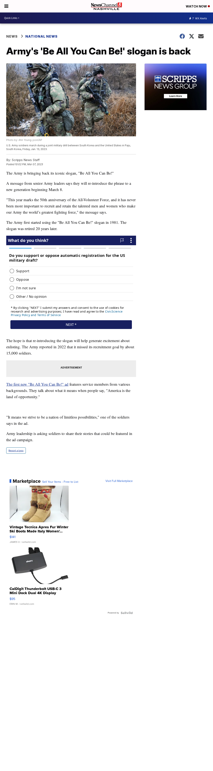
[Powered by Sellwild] (127, 612)
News (12, 36)
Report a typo (16, 450)
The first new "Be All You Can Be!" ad (37, 384)
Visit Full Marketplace (119, 481)
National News (41, 36)
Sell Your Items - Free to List (60, 481)
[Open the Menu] (6, 6)
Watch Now (197, 6)
